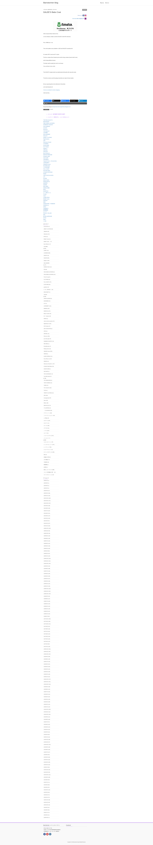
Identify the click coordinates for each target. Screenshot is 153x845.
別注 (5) (45, 454)
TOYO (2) (45, 390)
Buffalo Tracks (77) (48, 241)
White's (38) (46, 402)
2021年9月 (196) (47, 505)
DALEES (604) (46, 257)
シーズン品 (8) (46, 430)
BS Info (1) (46, 236)
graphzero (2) (46, 287)
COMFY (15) (46, 250)
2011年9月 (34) (46, 807)
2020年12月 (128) (47, 528)
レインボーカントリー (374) (49, 444)
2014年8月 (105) (47, 719)
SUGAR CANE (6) (47, 368)
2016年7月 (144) (47, 661)
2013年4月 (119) (47, 759)
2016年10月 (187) (47, 654)
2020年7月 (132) (47, 540)
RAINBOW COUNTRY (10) (49, 341)
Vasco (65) (46, 400)
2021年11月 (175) (47, 500)
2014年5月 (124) (47, 726)
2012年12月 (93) (47, 769)
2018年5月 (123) (47, 606)
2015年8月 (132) (47, 689)
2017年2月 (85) (47, 643)
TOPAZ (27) (46, 385)
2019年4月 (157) (47, 578)
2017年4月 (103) (47, 638)
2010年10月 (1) (47, 817)
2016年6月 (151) (47, 664)
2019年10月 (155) (47, 563)
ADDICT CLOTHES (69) (48, 228)
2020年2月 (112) (47, 553)
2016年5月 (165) (47, 666)
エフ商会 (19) (46, 418)
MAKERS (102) (46, 308)
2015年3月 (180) (47, 701)
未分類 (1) (46, 467)
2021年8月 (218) (47, 508)
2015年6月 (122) (47, 694)
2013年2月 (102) (47, 764)
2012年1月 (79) (47, 797)
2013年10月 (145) (47, 744)
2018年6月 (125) (47, 603)
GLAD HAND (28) (47, 284)
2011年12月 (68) (47, 799)
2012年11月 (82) (47, 772)
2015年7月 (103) (47, 691)
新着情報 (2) (46, 464)
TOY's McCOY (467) (48, 387)
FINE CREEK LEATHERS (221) (50, 274)
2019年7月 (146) (47, 571)
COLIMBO (46, 246)
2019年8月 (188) (47, 568)
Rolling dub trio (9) (47, 348)
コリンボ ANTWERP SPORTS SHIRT (56, 114)
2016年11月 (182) (47, 651)
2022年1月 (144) (47, 495)
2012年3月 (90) (47, 792)
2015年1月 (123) (47, 706)
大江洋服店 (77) (47, 459)
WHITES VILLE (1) (47, 405)
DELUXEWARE (46, 263)
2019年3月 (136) (47, 581)
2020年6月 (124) (47, 543)
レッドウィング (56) (47, 447)
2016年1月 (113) (47, 676)
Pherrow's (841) (47, 336)
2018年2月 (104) (47, 613)
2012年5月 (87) (47, 787)
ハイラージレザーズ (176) (49, 435)
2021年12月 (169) (47, 498)
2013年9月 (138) (47, 747)
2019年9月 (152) (47, 566)
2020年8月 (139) (47, 538)
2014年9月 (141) (47, 716)
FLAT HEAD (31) (47, 279)
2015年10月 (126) (47, 684)
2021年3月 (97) (47, 520)
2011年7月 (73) (46, 812)
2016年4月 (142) (47, 669)
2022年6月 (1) (46, 483)
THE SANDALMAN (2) (48, 380)
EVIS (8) (45, 269)
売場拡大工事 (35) (47, 457)
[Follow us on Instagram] (50, 834)
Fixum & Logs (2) (47, 276)
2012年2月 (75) (47, 794)
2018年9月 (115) (47, 596)
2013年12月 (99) (47, 739)
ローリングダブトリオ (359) (49, 452)
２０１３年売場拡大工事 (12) (50, 472)
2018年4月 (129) (47, 608)
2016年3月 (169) (47, 671)
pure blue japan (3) (47, 338)
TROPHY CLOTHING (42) (49, 392)
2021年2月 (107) (47, 523)
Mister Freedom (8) (47, 313)
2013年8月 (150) (47, 749)
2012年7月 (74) (47, 782)
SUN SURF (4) (46, 371)
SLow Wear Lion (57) (48, 358)
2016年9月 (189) (47, 656)
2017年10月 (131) (47, 623)
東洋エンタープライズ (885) (49, 469)
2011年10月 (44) (47, 804)
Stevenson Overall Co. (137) (49, 363)
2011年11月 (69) (47, 802)
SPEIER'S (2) (46, 361)
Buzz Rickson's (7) (47, 244)
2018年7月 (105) (47, 601)
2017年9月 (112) (47, 626)
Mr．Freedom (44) (47, 316)
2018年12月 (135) (47, 588)
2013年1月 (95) (47, 767)
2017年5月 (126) (47, 636)
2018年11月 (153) (47, 591)
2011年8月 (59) (46, 809)
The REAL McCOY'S (47, 376)
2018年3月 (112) (47, 611)
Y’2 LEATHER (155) (48, 410)
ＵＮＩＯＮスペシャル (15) (49, 474)
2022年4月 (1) (46, 488)
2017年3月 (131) (47, 641)
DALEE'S (84, 9)
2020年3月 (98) (47, 550)
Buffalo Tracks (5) (47, 239)
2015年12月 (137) (47, 679)
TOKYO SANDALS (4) (48, 382)
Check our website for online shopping (51, 89)
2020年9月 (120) (47, 535)
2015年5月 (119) (47, 696)
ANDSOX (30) (46, 231)
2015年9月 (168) (47, 686)
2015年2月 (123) (47, 704)
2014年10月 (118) (47, 714)
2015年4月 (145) (47, 699)
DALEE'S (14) (46, 255)
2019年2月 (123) (47, 583)
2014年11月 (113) (47, 711)
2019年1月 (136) (47, 586)
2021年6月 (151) (47, 513)
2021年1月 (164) (47, 525)
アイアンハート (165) (48, 412)
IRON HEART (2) (47, 292)
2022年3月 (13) (47, 490)
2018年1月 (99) (47, 616)
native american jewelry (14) (49, 321)
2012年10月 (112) (47, 774)
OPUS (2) (45, 331)
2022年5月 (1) (46, 485)
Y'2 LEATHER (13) (47, 407)
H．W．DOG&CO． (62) (48, 289)
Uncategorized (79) (47, 397)
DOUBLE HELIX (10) (48, 266)
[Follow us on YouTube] (47, 834)
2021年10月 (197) (47, 503)
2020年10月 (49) (47, 533)
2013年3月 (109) (47, 762)
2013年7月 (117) (47, 752)
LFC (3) (45, 303)
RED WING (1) (46, 343)
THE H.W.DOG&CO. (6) (48, 373)
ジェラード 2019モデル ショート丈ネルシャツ (59, 117)
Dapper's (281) (46, 260)
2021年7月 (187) (47, 510)
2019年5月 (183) (47, 576)
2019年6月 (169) (47, 573)
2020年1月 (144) (47, 555)
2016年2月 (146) (47, 674)
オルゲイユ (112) (47, 420)
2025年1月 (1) (46, 480)
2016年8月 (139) (47, 659)
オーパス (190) (46, 425)
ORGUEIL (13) (46, 333)
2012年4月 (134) (47, 789)
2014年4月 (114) (47, 729)
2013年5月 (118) (47, 757)
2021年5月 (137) (47, 515)
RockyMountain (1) (47, 346)
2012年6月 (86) (47, 784)
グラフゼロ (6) (46, 428)
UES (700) (46, 395)
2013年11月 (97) (47, 742)
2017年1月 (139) (47, 646)
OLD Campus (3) (47, 326)
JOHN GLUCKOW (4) (48, 298)
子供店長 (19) (46, 462)
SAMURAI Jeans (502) (48, 351)
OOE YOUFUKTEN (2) (48, 328)
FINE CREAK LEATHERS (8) (49, 271)
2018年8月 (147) (47, 598)
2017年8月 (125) (47, 628)
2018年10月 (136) (47, 593)
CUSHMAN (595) (47, 252)
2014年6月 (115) (47, 724)
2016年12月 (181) (47, 649)
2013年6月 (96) (47, 754)
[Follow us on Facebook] (44, 834)
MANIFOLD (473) (47, 311)
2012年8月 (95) (47, 779)
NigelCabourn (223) (47, 323)
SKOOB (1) (46, 353)
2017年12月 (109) (47, 618)
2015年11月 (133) (47, 681)
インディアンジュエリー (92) (49, 415)
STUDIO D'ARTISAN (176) (49, 366)
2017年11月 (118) (47, 621)
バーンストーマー (47, 438)
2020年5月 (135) (47, 545)
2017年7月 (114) (47, 631)
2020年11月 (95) (47, 530)
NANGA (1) (46, 318)
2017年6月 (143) (47, 633)
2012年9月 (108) (47, 777)
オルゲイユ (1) (46, 423)
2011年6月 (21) (46, 814)
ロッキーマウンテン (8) (48, 449)
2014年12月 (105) (47, 709)
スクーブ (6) (46, 433)
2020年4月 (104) (47, 548)
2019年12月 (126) (47, 558)
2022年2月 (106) (47, 493)
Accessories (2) (47, 226)
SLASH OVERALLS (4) (48, 356)
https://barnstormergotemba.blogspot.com (62, 106)
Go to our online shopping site (78, 18)
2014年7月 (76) (47, 721)
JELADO (45, 294)
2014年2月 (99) (47, 734)
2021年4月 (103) (47, 518)
